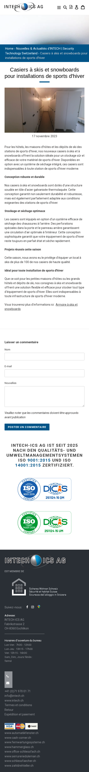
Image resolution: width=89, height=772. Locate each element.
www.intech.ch (14, 700)
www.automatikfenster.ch (21, 733)
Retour (9, 709)
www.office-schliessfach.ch (22, 751)
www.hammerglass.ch (19, 747)
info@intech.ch (14, 695)
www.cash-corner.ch (18, 737)
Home (9, 48)
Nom (7, 349)
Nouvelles (10, 383)
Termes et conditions (18, 705)
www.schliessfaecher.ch (20, 760)
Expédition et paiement (20, 714)
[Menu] (59, 7)
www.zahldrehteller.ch (19, 765)
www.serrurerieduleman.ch (22, 756)
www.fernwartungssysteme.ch (25, 742)
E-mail (8, 366)
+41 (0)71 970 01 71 (18, 691)
